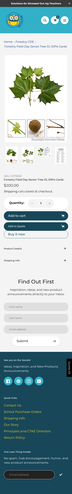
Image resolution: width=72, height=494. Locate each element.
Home (8, 41)
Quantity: (16, 203)
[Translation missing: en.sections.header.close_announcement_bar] (69, 3)
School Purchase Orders (23, 412)
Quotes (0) (69, 367)
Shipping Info (14, 418)
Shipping (10, 191)
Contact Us (12, 405)
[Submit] (60, 474)
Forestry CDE (25, 41)
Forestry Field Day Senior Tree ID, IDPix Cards (35, 46)
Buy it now (16, 234)
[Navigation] (65, 20)
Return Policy (14, 438)
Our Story (11, 425)
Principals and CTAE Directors (27, 431)
